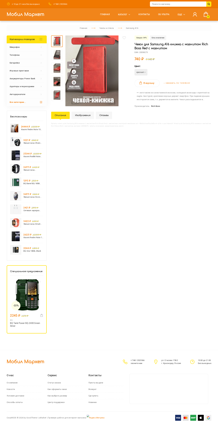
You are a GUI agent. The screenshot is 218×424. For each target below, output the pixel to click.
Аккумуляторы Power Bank (22, 78)
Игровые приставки (19, 71)
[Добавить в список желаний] (124, 38)
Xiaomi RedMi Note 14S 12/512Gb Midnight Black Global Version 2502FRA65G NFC (33, 156)
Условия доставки (15, 396)
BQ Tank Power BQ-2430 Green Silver (25, 324)
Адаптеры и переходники (22, 86)
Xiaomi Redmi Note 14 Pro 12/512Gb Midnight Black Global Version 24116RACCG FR (33, 237)
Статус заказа (54, 383)
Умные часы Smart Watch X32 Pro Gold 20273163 (32, 224)
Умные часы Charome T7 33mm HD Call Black (33, 143)
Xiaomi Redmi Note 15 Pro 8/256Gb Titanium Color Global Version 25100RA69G (31, 129)
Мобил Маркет (25, 14)
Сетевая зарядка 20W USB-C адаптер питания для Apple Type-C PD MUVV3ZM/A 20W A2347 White (32, 210)
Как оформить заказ (57, 389)
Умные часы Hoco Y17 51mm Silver (31, 197)
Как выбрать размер (57, 396)
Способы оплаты (15, 402)
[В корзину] (41, 315)
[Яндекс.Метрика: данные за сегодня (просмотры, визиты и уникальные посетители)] (96, 418)
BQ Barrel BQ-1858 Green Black (31, 183)
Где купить (93, 396)
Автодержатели (17, 94)
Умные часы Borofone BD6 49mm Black (32, 170)
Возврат (93, 389)
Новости (11, 389)
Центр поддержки (56, 402)
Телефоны (15, 55)
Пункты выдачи (96, 383)
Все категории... (18, 102)
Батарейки (15, 63)
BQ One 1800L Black (32, 251)
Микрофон (15, 47)
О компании (12, 383)
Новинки (93, 402)
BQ (11, 320)
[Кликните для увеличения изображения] (91, 70)
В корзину (149, 83)
